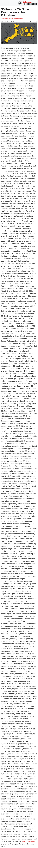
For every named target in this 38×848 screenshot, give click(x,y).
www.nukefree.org (28, 841)
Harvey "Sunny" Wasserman (12, 19)
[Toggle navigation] (5, 3)
